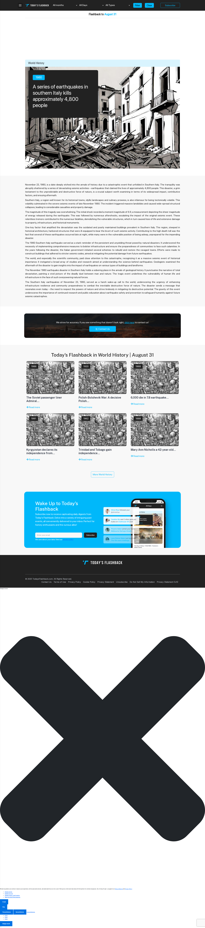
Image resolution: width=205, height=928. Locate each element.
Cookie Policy (89, 582)
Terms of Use (60, 582)
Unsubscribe (122, 582)
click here (129, 322)
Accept (4, 901)
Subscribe (170, 5)
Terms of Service (119, 889)
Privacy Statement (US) (167, 582)
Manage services (9, 893)
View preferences (6, 912)
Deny (3, 907)
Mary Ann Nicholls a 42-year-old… (153, 449)
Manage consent (6, 923)
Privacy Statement (105, 582)
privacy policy (68, 539)
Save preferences (20, 912)
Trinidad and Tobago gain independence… (95, 451)
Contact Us (104, 329)
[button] (102, 738)
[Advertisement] (102, 41)
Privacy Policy (74, 582)
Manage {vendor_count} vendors (12, 895)
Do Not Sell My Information (142, 582)
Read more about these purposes (12, 897)
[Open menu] (20, 5)
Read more (34, 407)
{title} (6, 915)
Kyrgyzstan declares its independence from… (41, 451)
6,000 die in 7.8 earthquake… (150, 397)
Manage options (8, 891)
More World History (102, 474)
